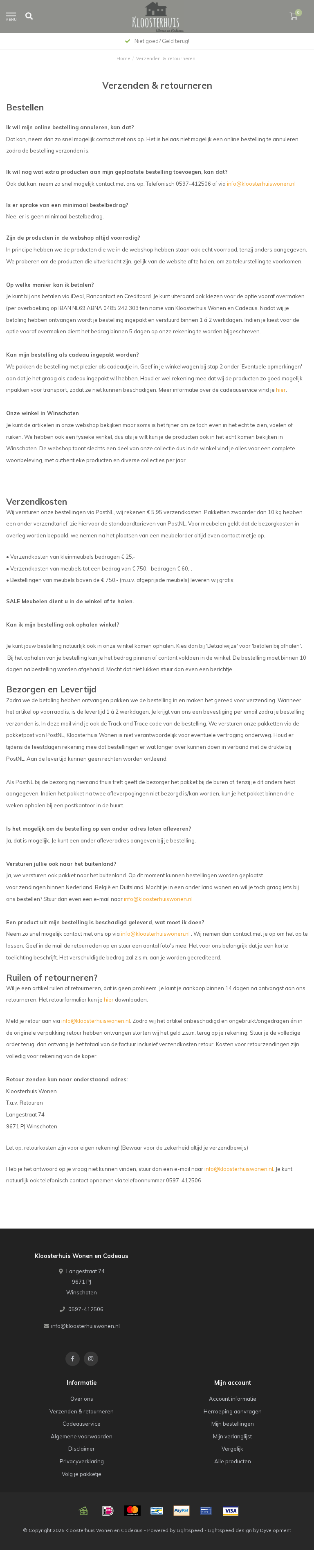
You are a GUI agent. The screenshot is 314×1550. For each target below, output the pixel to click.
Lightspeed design (230, 1530)
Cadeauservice (82, 1423)
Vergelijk (232, 1448)
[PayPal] (181, 1511)
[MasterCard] (132, 1511)
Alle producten (232, 1461)
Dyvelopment (275, 1530)
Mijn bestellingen (232, 1423)
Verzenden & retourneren (81, 1411)
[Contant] (83, 1511)
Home (123, 58)
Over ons (81, 1398)
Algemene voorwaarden (81, 1436)
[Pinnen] (206, 1511)
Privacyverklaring (82, 1461)
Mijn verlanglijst (232, 1436)
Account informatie (232, 1398)
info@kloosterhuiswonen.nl (261, 183)
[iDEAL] (108, 1511)
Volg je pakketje (81, 1474)
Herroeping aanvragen (233, 1411)
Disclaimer (81, 1448)
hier (281, 389)
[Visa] (230, 1511)
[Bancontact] (157, 1511)
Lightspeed (190, 1530)
